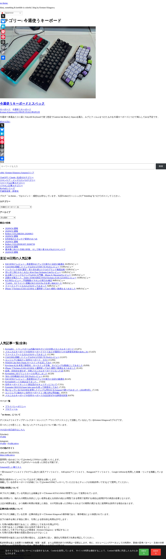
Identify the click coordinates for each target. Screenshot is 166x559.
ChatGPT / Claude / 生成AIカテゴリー (17, 177)
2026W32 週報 (11, 236)
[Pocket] (83, 138)
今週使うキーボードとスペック (22, 103)
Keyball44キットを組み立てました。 (22, 382)
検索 (2, 162)
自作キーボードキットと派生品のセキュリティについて (31, 384)
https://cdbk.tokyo (7, 455)
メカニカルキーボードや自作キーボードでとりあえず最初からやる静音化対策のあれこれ (46, 352)
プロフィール (11, 409)
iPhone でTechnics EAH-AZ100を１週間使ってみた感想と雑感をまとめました (40, 289)
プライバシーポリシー (15, 406)
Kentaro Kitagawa (7, 112)
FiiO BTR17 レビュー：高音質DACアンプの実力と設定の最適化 (34, 264)
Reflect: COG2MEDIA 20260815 (19, 234)
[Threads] (83, 146)
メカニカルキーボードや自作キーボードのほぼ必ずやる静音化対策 (36, 395)
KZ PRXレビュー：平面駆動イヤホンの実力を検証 (28, 280)
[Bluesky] (83, 129)
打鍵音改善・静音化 (9, 191)
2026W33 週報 (11, 231)
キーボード (5, 109)
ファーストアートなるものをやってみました (26, 286)
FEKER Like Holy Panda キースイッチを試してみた (28, 363)
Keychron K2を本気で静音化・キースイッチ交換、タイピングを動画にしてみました (44, 365)
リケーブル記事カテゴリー (12, 183)
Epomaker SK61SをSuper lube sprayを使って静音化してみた (32, 387)
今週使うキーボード (21, 109)
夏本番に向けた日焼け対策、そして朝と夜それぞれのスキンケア (35, 249)
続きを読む (5, 122)
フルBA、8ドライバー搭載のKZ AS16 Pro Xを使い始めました (33, 283)
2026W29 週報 (11, 252)
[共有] (83, 159)
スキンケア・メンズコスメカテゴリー (17, 180)
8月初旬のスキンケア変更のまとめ (21, 239)
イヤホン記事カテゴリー (11, 186)
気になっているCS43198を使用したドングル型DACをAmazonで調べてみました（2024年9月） (48, 390)
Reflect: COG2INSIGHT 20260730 (20, 244)
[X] (83, 125)
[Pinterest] (83, 142)
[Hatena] (83, 134)
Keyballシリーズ (7, 188)
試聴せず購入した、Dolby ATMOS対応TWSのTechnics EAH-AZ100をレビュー (40, 278)
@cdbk (3, 437)
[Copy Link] (83, 154)
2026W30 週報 (11, 247)
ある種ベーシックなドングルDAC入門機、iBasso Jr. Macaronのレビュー (38, 275)
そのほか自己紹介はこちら (12, 430)
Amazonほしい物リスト (11, 467)
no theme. (4, 3)
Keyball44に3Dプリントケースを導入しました (26, 373)
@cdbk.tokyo (13, 443)
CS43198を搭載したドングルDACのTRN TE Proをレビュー (32, 267)
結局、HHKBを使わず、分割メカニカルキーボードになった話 (34, 371)
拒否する (155, 552)
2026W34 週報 (11, 228)
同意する (143, 552)
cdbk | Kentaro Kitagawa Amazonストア (17, 173)
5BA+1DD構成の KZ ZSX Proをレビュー (23, 376)
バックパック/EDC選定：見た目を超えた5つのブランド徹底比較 (35, 269)
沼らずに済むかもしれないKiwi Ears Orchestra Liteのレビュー (33, 272)
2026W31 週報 (11, 242)
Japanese (8, 13)
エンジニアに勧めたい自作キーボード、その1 (26, 360)
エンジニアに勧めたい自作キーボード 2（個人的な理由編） (33, 393)
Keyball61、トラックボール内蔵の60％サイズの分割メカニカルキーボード (39, 349)
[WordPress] (83, 150)
